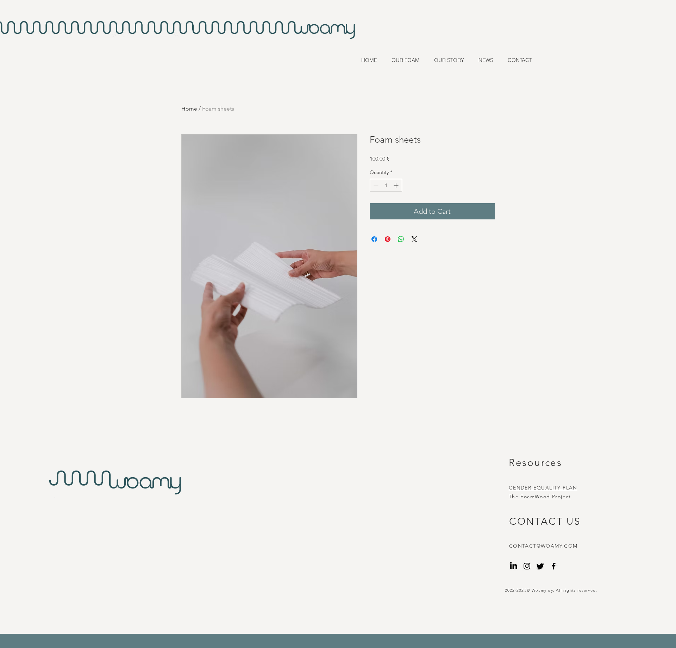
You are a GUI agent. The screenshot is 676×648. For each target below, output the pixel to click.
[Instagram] (526, 566)
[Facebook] (553, 566)
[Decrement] (375, 185)
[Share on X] (414, 239)
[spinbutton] (386, 185)
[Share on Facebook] (374, 239)
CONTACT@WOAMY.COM (543, 546)
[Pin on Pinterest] (387, 239)
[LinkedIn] (513, 566)
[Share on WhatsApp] (401, 239)
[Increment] (396, 185)
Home (189, 108)
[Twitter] (540, 566)
